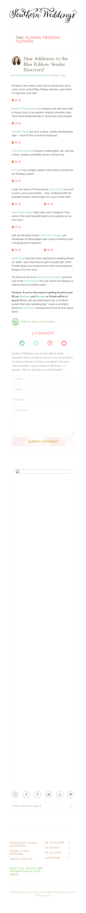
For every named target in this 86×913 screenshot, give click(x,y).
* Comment (20, 410)
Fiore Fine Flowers (22, 150)
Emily (18, 75)
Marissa (40, 296)
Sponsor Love (34, 75)
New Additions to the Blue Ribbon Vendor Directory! (45, 64)
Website (18, 399)
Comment (43, 333)
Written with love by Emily (38, 321)
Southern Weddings (43, 15)
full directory (31, 281)
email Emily (28, 307)
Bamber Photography (24, 108)
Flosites (45, 895)
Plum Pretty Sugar (22, 212)
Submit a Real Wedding (20, 852)
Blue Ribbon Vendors (49, 277)
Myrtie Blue (18, 258)
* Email (18, 389)
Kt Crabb (17, 170)
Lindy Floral (55, 189)
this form (24, 296)
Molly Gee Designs (51, 235)
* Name (18, 379)
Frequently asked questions (24, 844)
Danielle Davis (20, 131)
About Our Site (21, 859)
